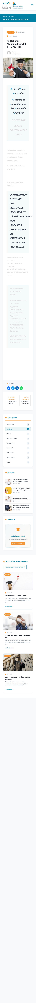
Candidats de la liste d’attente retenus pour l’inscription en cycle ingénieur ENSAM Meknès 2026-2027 (21, 489)
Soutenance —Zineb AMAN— (16, 596)
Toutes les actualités (14, 567)
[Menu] (32, 5)
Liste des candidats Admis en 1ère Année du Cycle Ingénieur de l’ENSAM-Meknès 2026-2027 (21, 506)
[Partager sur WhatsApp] (21, 388)
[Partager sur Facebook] (8, 388)
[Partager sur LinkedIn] (17, 388)
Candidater (17, 543)
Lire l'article (8, 606)
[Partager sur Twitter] (13, 388)
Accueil (5, 16)
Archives (11, 16)
